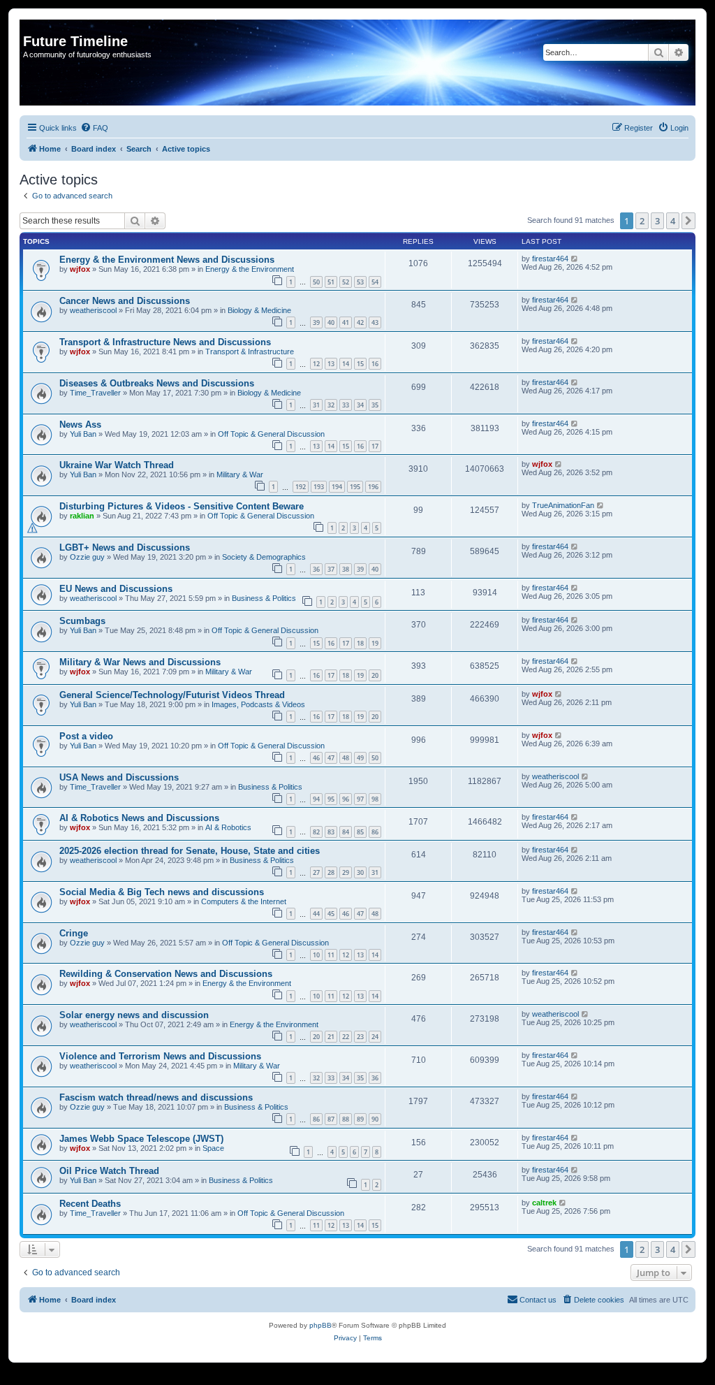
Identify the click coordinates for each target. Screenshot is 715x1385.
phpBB (320, 1325)
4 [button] (672, 221)
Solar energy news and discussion (134, 1015)
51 (330, 282)
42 (360, 322)
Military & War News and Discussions (140, 662)
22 (345, 1036)
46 (316, 757)
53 (360, 282)
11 (330, 954)
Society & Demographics (264, 557)
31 (316, 404)
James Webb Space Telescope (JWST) (141, 1138)
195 (355, 486)
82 (316, 831)
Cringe (73, 933)
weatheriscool (93, 310)
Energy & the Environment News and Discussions (166, 259)
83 (330, 831)
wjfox (80, 269)
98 (374, 799)
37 (330, 569)
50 (316, 282)
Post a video (86, 736)
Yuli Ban (83, 434)
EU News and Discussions (115, 588)
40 (330, 322)
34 (360, 404)
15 (360, 363)
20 (374, 675)
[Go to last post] (575, 258)
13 (330, 363)
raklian (82, 516)
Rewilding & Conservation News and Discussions (165, 974)
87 (330, 1119)
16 (374, 363)
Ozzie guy (87, 557)
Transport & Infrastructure (249, 351)
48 (345, 757)
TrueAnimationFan (563, 505)
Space (213, 1148)
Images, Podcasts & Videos (258, 704)
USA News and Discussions (119, 777)
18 (360, 643)
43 (374, 322)
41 (345, 322)
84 (345, 831)
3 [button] (657, 221)
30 (360, 872)
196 (373, 486)
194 (337, 486)
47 (330, 757)
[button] (688, 220)
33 (345, 404)
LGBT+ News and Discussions (124, 547)
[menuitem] (94, 127)
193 (319, 486)
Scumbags (82, 621)
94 (316, 799)
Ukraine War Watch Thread (116, 465)
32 (330, 404)
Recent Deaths (90, 1203)
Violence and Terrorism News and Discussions (160, 1056)
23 (360, 1036)
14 (345, 363)
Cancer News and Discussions (124, 301)
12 (316, 363)
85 (360, 831)
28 (330, 872)
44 (316, 913)
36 (316, 569)
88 (345, 1119)
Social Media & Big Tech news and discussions (161, 892)
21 (330, 1036)
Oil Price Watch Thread (109, 1171)
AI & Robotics (228, 827)
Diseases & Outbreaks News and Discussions (156, 383)
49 (360, 757)
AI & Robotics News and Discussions (139, 818)
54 (374, 282)
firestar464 (550, 258)
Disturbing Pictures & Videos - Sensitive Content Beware (181, 506)
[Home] (31, 26)
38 (345, 569)
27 (316, 872)
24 (374, 1036)
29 (345, 872)
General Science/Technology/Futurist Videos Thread (172, 695)
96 (345, 799)
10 (316, 954)
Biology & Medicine (259, 310)
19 (374, 643)
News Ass (80, 424)
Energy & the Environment (249, 269)
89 (360, 1119)
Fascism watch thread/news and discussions (156, 1097)
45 (330, 913)
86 (374, 831)
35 (374, 404)
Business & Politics (264, 598)
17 (374, 446)
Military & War (239, 474)
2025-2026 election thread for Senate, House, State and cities (189, 851)
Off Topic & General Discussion (271, 434)
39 (316, 322)
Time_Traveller (95, 393)
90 (374, 1119)
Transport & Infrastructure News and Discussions (165, 342)
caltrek (544, 1202)
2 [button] (642, 221)
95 (330, 799)
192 (300, 486)
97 (360, 799)
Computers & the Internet (243, 901)
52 (345, 282)
